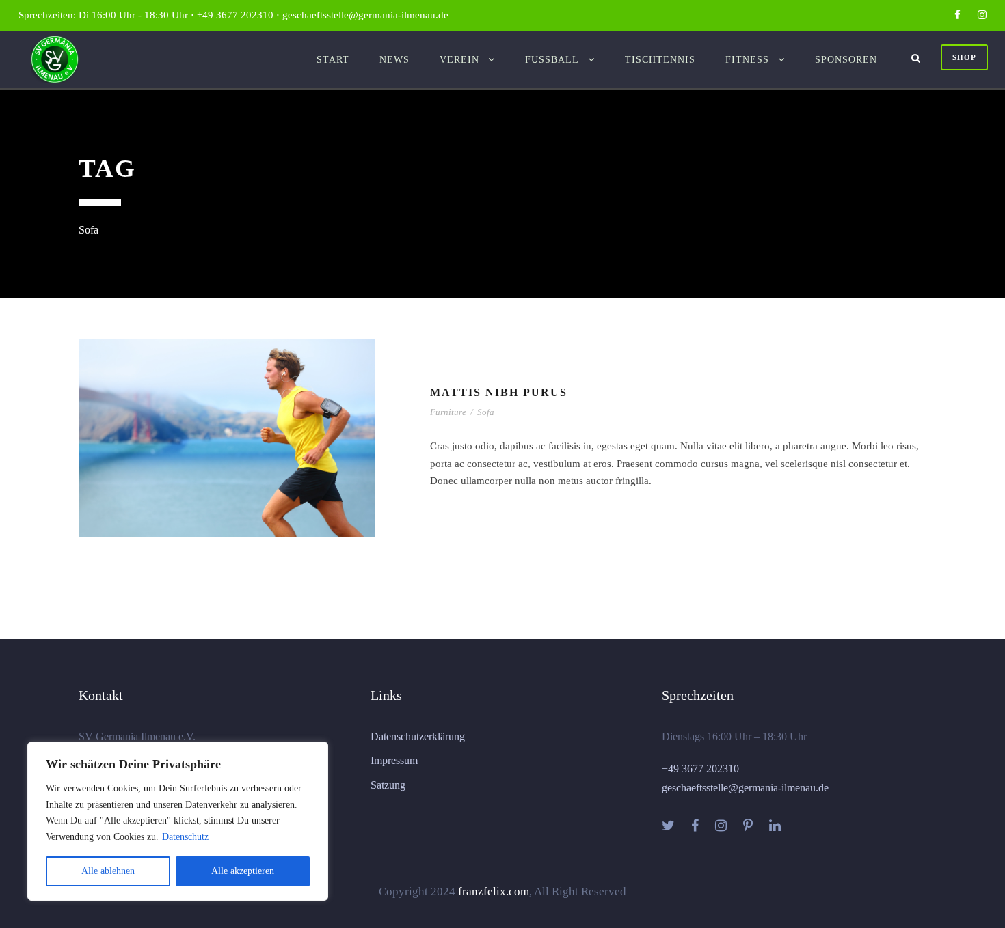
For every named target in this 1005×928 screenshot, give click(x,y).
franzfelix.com (493, 891)
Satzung (388, 785)
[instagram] (982, 15)
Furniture (448, 412)
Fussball (552, 60)
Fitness (747, 60)
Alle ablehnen (108, 871)
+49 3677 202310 (700, 768)
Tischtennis (660, 60)
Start (333, 60)
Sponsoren (846, 60)
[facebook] (957, 15)
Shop (964, 57)
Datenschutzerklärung (418, 736)
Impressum (394, 760)
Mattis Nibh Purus (498, 392)
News (394, 60)
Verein (459, 60)
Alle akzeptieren (242, 871)
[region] (177, 821)
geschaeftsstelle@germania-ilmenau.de (745, 787)
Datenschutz (185, 837)
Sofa (485, 412)
